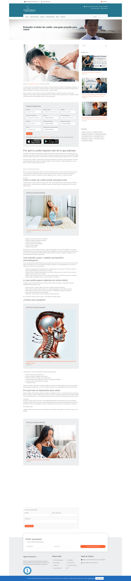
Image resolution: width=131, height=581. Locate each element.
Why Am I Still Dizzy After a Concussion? (91, 72)
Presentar (29, 133)
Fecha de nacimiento (31, 115)
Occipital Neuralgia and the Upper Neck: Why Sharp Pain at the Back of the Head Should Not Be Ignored (94, 118)
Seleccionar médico (65, 121)
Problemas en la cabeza (87, 138)
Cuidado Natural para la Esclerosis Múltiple (38, 459)
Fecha (27, 127)
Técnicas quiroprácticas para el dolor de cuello (38, 230)
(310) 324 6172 (46, 1)
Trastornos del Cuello (87, 136)
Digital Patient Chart (46, 137)
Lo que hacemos (58, 568)
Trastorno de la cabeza (87, 140)
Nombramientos (50, 16)
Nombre (28, 109)
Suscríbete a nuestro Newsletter (93, 546)
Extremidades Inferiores (100, 134)
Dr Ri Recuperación (58, 560)
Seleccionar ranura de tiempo (51, 127)
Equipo (42, 16)
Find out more (91, 578)
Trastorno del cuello (32, 84)
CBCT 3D (56, 565)
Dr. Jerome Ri (71, 562)
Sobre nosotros (34, 16)
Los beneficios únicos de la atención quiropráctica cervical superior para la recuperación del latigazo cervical (51, 362)
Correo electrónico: (56, 512)
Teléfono (28, 121)
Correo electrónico (65, 115)
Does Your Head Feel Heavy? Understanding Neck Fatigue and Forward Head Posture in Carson (94, 95)
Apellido (63, 109)
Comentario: (28, 518)
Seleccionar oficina (48, 121)
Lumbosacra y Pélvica (97, 132)
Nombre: (27, 512)
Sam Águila (70, 560)
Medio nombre (47, 109)
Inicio (27, 16)
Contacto (62, 16)
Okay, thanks (99, 578)
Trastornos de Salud (98, 136)
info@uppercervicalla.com (32, 1)
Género (45, 115)
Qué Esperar (57, 562)
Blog (57, 16)
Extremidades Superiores (87, 134)
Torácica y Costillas (86, 132)
